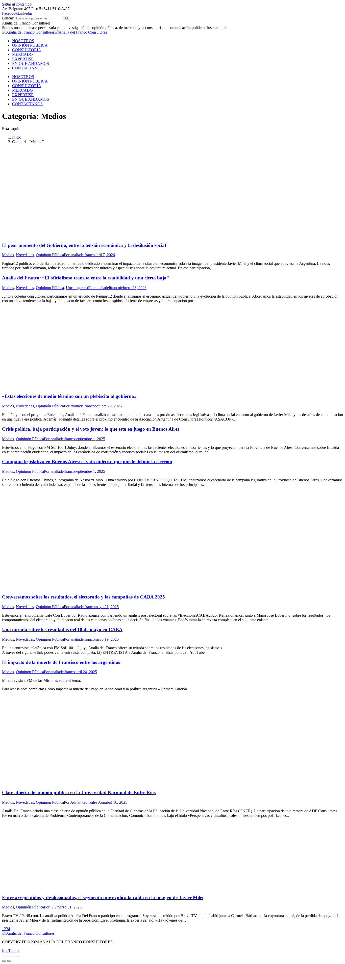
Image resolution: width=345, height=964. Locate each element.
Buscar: (8, 18)
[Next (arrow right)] (9, 961)
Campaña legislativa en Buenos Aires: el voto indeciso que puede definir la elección (87, 461)
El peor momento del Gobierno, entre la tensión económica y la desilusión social (84, 245)
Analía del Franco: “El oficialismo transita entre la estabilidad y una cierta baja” (85, 277)
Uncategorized (77, 287)
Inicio (16, 137)
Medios (8, 255)
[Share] (9, 956)
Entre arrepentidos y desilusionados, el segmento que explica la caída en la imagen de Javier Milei (102, 897)
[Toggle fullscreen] (14, 956)
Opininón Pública (50, 255)
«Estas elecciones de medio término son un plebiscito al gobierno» (69, 396)
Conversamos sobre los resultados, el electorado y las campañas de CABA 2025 (83, 597)
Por (79, 255)
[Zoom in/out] (19, 956)
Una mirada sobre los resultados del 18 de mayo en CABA (62, 629)
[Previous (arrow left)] (4, 961)
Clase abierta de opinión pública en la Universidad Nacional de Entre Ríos (79, 792)
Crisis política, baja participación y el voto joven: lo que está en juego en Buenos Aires (90, 429)
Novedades (25, 255)
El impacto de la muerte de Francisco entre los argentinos (61, 662)
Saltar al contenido (17, 4)
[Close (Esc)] (4, 956)
